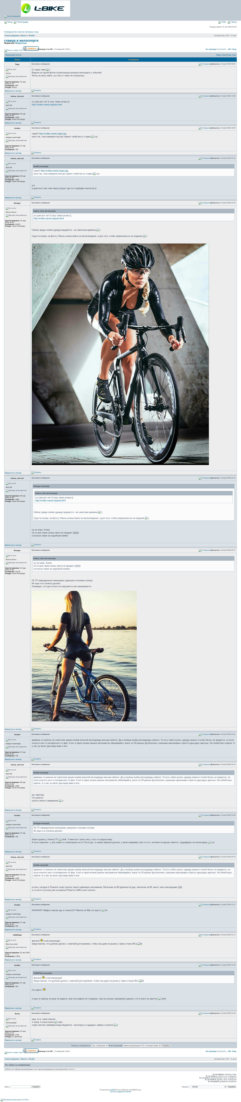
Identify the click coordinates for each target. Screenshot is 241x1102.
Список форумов (12, 35)
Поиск (234, 22)
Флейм (31, 35)
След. (234, 49)
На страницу (211, 49)
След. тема (231, 55)
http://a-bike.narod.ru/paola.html (47, 104)
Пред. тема (220, 55)
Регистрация (22, 22)
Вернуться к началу (13, 91)
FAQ (224, 22)
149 (229, 49)
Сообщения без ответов (14, 32)
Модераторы (21, 43)
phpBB (112, 1090)
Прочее (24, 35)
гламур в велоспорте (21, 40)
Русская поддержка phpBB (120, 1091)
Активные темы (32, 32)
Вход (10, 22)
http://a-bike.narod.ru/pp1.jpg (52, 133)
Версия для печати (13, 55)
